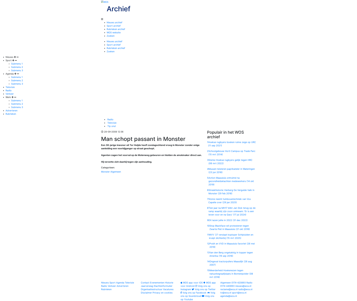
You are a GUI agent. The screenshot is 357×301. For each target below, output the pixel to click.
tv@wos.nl (225, 292)
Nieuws (105, 282)
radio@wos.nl (245, 289)
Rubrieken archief (116, 29)
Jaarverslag (147, 286)
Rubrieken (11, 113)
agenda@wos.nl (228, 296)
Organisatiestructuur (151, 289)
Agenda (120, 282)
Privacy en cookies (163, 292)
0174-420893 (233, 282)
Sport (112, 282)
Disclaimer (146, 292)
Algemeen (115, 171)
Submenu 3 (17, 70)
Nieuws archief (114, 22)
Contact (145, 282)
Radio (9, 90)
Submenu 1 (17, 63)
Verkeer (10, 93)
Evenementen (157, 282)
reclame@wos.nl (228, 289)
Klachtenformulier (163, 286)
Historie (169, 282)
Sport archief (114, 25)
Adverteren (11, 110)
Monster (105, 171)
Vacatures (168, 289)
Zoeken (110, 35)
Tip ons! (111, 126)
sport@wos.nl (239, 292)
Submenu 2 (17, 67)
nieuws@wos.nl (243, 286)
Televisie (10, 87)
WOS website (114, 32)
